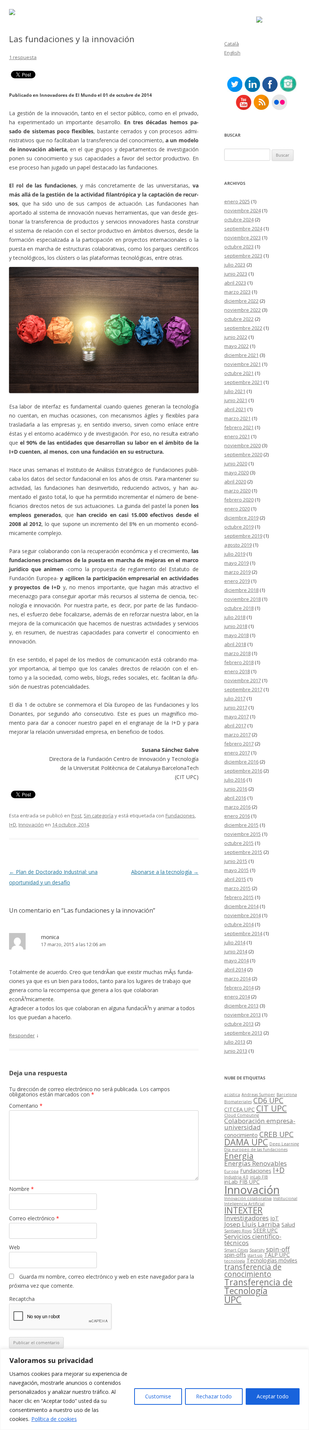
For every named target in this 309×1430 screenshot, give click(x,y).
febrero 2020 (239, 499)
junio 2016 (235, 788)
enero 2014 (237, 996)
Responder (22, 1035)
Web (14, 1247)
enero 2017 (237, 752)
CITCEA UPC (239, 1109)
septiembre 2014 (243, 933)
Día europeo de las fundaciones (256, 1149)
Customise (158, 1396)
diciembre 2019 (241, 517)
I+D (12, 824)
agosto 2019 (238, 544)
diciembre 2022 (241, 300)
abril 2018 (235, 644)
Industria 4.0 (236, 1177)
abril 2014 (235, 969)
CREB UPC (276, 1134)
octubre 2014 (239, 924)
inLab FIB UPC (242, 1181)
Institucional (285, 1198)
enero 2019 (237, 581)
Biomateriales (238, 1101)
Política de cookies (54, 1418)
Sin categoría (98, 815)
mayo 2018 (236, 635)
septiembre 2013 (243, 1032)
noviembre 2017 (242, 680)
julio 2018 (234, 617)
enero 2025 (237, 201)
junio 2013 (235, 1050)
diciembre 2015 (241, 825)
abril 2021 (235, 409)
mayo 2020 (236, 472)
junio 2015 (235, 861)
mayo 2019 (236, 562)
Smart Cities (236, 1250)
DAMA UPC (246, 1142)
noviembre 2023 (242, 237)
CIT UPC (271, 1108)
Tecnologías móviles (271, 1260)
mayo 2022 (236, 346)
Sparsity (257, 1250)
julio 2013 (234, 1041)
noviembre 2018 (242, 599)
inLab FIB (259, 1177)
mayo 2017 (236, 716)
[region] (154, 1389)
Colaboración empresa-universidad (259, 1123)
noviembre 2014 (242, 915)
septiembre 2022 (243, 328)
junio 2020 (235, 463)
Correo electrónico (34, 1218)
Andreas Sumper (258, 1094)
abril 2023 (235, 282)
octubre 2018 (239, 608)
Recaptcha (22, 1298)
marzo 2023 (237, 291)
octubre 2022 (239, 319)
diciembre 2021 (241, 355)
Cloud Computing (241, 1115)
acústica (232, 1094)
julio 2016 (234, 779)
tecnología (234, 1261)
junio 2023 (235, 273)
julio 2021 (234, 391)
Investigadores (246, 1218)
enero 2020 (237, 508)
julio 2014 (234, 942)
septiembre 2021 (243, 382)
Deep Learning (284, 1143)
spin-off (278, 1249)
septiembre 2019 (243, 535)
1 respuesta (23, 57)
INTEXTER (243, 1210)
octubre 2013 (239, 1023)
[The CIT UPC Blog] (12, 13)
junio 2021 (235, 400)
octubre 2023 (239, 246)
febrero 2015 (239, 897)
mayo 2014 (236, 960)
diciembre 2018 (241, 590)
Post (76, 815)
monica (50, 937)
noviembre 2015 (242, 834)
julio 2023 (234, 264)
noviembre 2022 (242, 309)
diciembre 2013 (241, 1005)
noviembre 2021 (242, 364)
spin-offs (235, 1254)
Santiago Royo (238, 1230)
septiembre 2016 (243, 770)
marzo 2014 (237, 978)
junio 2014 (235, 951)
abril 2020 (235, 481)
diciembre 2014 (241, 906)
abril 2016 (235, 797)
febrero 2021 (239, 427)
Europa (231, 1171)
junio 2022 (235, 337)
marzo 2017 (237, 734)
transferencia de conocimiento (252, 1270)
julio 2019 (234, 553)
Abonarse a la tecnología (165, 871)
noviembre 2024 (242, 210)
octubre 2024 (239, 219)
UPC (233, 1299)
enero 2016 (237, 816)
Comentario (26, 1105)
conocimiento (241, 1135)
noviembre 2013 (242, 1014)
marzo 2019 (237, 572)
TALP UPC (277, 1254)
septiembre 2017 (243, 689)
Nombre (21, 1188)
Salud (288, 1224)
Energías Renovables (255, 1163)
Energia (239, 1155)
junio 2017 (235, 707)
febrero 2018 (239, 662)
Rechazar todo (214, 1396)
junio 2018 (235, 626)
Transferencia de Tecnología (258, 1286)
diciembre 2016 (241, 761)
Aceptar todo (273, 1396)
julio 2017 (234, 698)
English (232, 52)
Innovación (31, 824)
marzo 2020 (237, 490)
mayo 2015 (236, 870)
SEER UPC (265, 1230)
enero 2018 (237, 671)
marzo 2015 (237, 888)
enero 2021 (237, 436)
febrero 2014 (239, 987)
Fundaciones (180, 815)
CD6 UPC (268, 1100)
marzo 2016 (237, 806)
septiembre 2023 (243, 255)
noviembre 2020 (242, 445)
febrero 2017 (239, 743)
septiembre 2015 (243, 852)
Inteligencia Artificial (244, 1203)
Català (231, 43)
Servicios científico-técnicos (252, 1239)
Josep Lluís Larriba (252, 1224)
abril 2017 (235, 725)
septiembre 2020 (243, 454)
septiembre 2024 (243, 228)
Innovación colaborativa (248, 1198)
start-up (255, 1255)
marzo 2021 (237, 418)
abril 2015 (235, 879)
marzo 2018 (237, 653)
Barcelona (287, 1094)
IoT (274, 1218)
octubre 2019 (239, 526)
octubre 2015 (239, 843)
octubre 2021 (239, 373)
